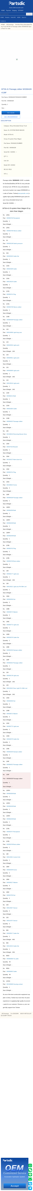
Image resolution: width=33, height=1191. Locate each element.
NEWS (18, 17)
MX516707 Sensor (12, 920)
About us (24, 17)
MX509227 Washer (12, 882)
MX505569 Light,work (13, 370)
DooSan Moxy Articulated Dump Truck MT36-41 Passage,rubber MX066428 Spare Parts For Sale (16, 26)
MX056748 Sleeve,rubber (14, 230)
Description (6, 120)
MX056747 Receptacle (13, 831)
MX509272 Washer (12, 612)
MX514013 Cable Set (13, 946)
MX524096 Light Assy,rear (14, 332)
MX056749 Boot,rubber (13, 561)
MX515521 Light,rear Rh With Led (16, 586)
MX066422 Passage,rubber (15, 421)
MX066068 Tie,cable (13, 958)
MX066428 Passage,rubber (15, 319)
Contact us (3, 21)
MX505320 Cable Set (13, 256)
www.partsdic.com (23, 193)
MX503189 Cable (12, 269)
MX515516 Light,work (13, 383)
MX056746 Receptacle (13, 218)
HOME (3, 10)
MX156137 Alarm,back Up (14, 459)
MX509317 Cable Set (13, 933)
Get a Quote (10, 112)
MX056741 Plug (11, 294)
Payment (8, 10)
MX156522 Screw (12, 485)
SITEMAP (20, 10)
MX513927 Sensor (12, 908)
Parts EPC (13, 17)
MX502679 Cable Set (13, 637)
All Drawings (10, 24)
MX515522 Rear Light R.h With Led (17, 688)
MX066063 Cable (12, 971)
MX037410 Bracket (12, 446)
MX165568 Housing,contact (15, 984)
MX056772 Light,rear (13, 624)
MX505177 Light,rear (13, 574)
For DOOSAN (15, 1013)
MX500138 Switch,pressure (15, 243)
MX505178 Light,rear (13, 675)
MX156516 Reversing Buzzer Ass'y (17, 434)
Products (7, 17)
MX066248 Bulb (11, 523)
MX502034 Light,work (13, 345)
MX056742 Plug (11, 548)
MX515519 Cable (12, 281)
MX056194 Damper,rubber (14, 650)
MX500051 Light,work (13, 358)
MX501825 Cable (12, 408)
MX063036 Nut (11, 599)
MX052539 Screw (12, 869)
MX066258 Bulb (11, 510)
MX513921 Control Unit (13, 857)
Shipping (14, 10)
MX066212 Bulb (11, 396)
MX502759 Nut (11, 895)
